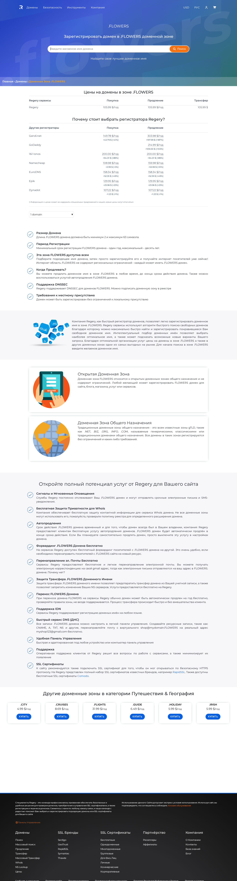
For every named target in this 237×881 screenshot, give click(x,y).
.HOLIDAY (175, 704)
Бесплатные (107, 839)
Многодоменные (110, 848)
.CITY (23, 704)
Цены (18, 871)
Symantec (63, 853)
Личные (105, 862)
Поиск (19, 839)
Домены (22, 832)
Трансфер (21, 853)
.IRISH (213, 704)
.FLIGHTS (100, 704)
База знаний (193, 848)
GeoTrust (63, 844)
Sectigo (62, 839)
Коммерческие (109, 867)
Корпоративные (109, 871)
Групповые (106, 853)
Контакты (191, 844)
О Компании (193, 839)
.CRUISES (61, 704)
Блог (188, 853)
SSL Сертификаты (115, 832)
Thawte (62, 858)
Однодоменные (109, 844)
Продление (22, 848)
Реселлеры (149, 839)
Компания (194, 832)
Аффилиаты (150, 844)
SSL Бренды (68, 832)
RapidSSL (179, 672)
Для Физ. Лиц (108, 858)
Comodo (83, 676)
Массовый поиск (25, 844)
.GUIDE (137, 704)
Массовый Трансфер (27, 858)
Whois (19, 862)
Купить (24, 716)
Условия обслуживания (179, 805)
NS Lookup (21, 867)
